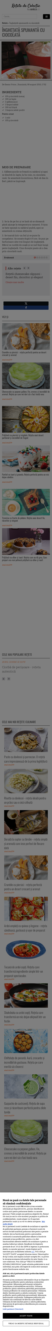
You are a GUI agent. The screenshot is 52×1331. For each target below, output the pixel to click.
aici (32, 1251)
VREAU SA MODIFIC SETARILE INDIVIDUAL (26, 1323)
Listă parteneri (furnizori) (13, 1309)
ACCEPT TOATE (26, 1316)
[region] (26, 1261)
